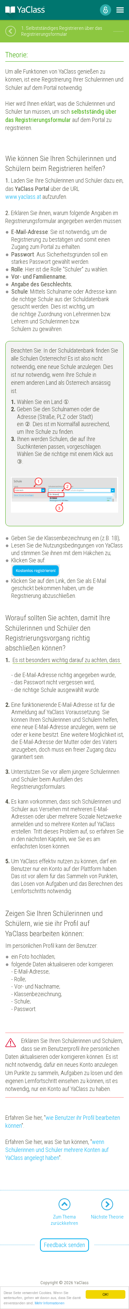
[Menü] (120, 10)
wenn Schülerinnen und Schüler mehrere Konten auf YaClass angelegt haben (56, 1150)
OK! (105, 1294)
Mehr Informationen (49, 1302)
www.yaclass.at (23, 196)
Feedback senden (64, 1244)
